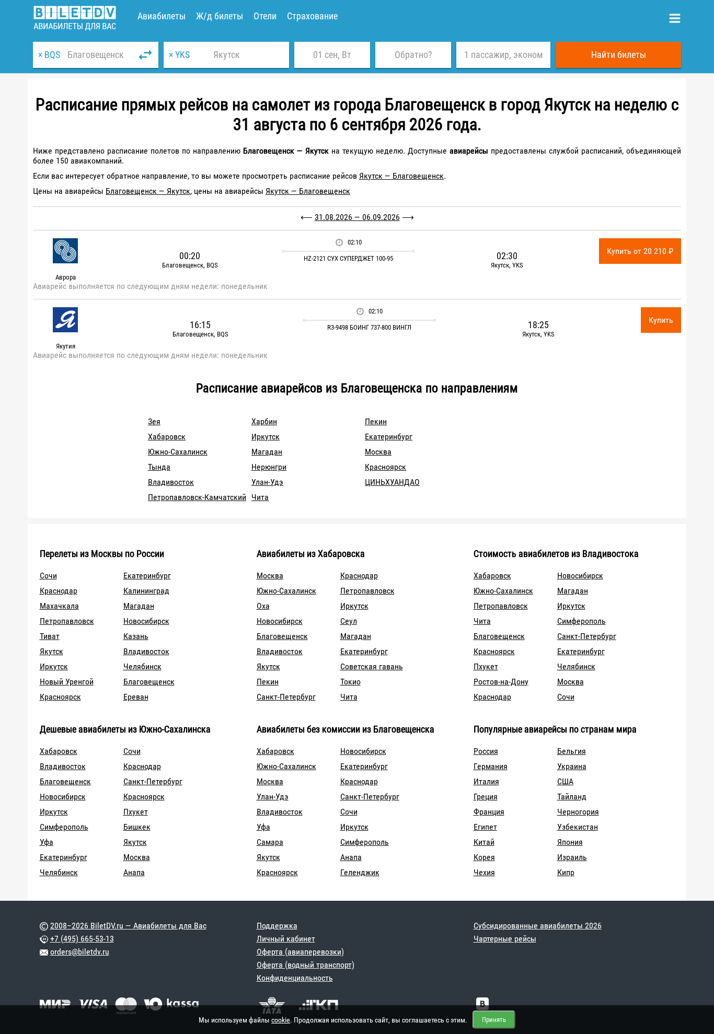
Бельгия (571, 751)
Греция (486, 796)
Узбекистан (577, 827)
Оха (263, 606)
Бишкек (137, 827)
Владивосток (171, 482)
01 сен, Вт (332, 54)
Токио (350, 682)
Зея (154, 421)
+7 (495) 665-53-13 (82, 939)
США (565, 781)
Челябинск (142, 666)
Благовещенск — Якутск (148, 191)
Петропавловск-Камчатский (197, 497)
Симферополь (581, 621)
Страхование (312, 15)
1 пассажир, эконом (503, 54)
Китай (484, 842)
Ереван (135, 697)
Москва (378, 452)
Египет (485, 827)
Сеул (348, 621)
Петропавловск (67, 621)
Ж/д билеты (219, 15)
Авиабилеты (161, 15)
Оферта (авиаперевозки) (300, 952)
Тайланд (571, 796)
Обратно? (413, 54)
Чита (260, 497)
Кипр (565, 872)
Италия (486, 781)
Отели (265, 15)
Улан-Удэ (267, 482)
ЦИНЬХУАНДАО (392, 482)
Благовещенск (149, 682)
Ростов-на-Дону (501, 682)
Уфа (46, 842)
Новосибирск (146, 621)
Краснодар (58, 591)
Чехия (484, 872)
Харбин (264, 421)
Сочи (48, 575)
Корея (484, 857)
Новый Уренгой (67, 682)
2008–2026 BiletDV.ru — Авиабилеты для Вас (128, 926)
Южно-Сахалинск (178, 452)
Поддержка (277, 926)
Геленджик (359, 872)
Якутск (51, 651)
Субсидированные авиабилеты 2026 (538, 926)
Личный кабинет (286, 939)
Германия (491, 766)
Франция (489, 812)
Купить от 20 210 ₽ (640, 251)
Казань (135, 636)
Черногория (578, 812)
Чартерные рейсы (505, 939)
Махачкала (59, 606)
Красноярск (385, 467)
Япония (570, 842)
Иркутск (265, 437)
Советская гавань (371, 666)
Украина (571, 766)
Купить (661, 320)
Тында (159, 467)
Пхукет (486, 666)
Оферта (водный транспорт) (305, 965)
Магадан (266, 452)
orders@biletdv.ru (79, 952)
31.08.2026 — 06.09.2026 (357, 217)
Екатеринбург (388, 437)
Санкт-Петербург (286, 697)
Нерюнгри (268, 467)
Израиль (572, 857)
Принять (494, 1020)
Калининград (146, 591)
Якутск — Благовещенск (401, 176)
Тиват (50, 636)
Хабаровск (167, 437)
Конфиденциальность (295, 978)
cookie (280, 1020)
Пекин (376, 421)
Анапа (134, 872)
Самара (270, 842)
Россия (486, 751)
